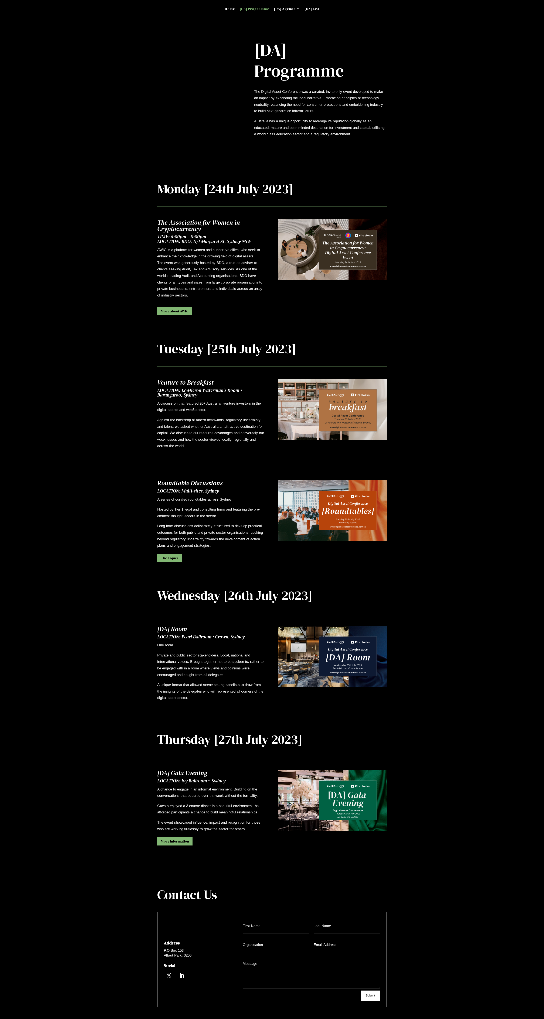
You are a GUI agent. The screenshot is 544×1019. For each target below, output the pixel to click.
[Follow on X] (169, 976)
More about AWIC (174, 311)
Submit (370, 995)
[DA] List (312, 9)
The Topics (169, 558)
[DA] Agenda (285, 9)
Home (230, 9)
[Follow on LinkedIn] (182, 976)
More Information (175, 841)
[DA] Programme (254, 9)
